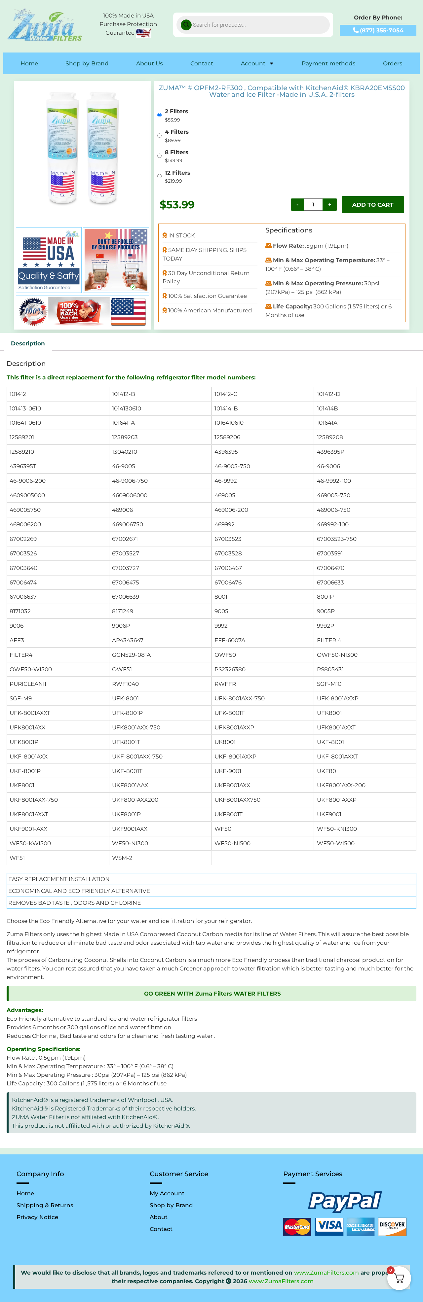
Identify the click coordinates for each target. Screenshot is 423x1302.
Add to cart (373, 204)
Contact (201, 63)
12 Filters (177, 172)
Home (29, 63)
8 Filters (176, 152)
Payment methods (329, 63)
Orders (393, 63)
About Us (149, 63)
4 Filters (177, 131)
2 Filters (176, 111)
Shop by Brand (87, 63)
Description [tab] (28, 343)
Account (253, 63)
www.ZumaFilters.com (326, 1272)
